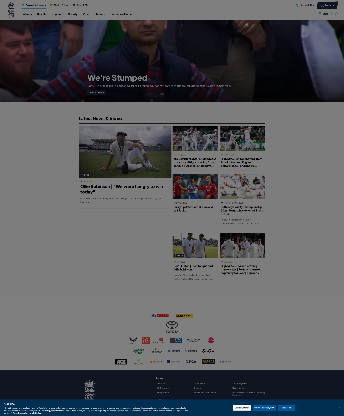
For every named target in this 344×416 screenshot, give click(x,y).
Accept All (286, 408)
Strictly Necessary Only (264, 408)
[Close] (340, 407)
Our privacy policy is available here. (28, 413)
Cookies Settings (242, 408)
